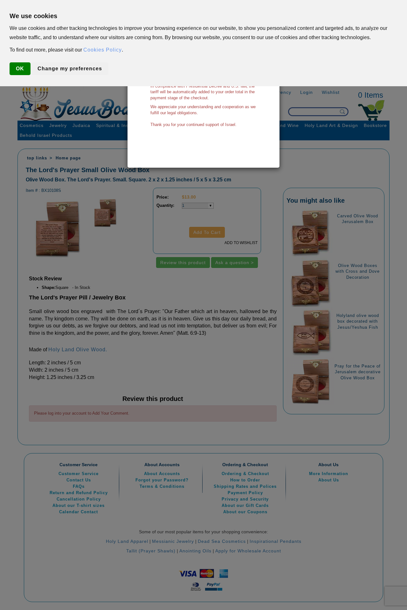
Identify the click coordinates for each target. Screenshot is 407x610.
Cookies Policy (102, 50)
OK (20, 68)
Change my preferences (70, 68)
